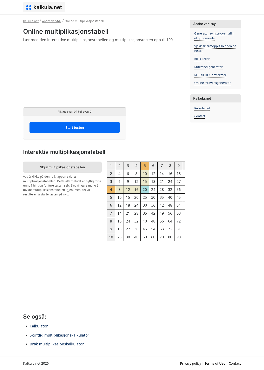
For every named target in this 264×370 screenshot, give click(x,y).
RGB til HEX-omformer (210, 75)
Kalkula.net (202, 108)
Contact (199, 116)
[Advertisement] (104, 75)
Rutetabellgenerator (208, 67)
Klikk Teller (202, 59)
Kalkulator (39, 326)
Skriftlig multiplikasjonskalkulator (59, 335)
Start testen (74, 127)
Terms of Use (215, 363)
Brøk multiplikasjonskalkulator (57, 343)
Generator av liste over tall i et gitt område (213, 35)
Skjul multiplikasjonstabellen (62, 167)
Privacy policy (190, 363)
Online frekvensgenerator (212, 83)
